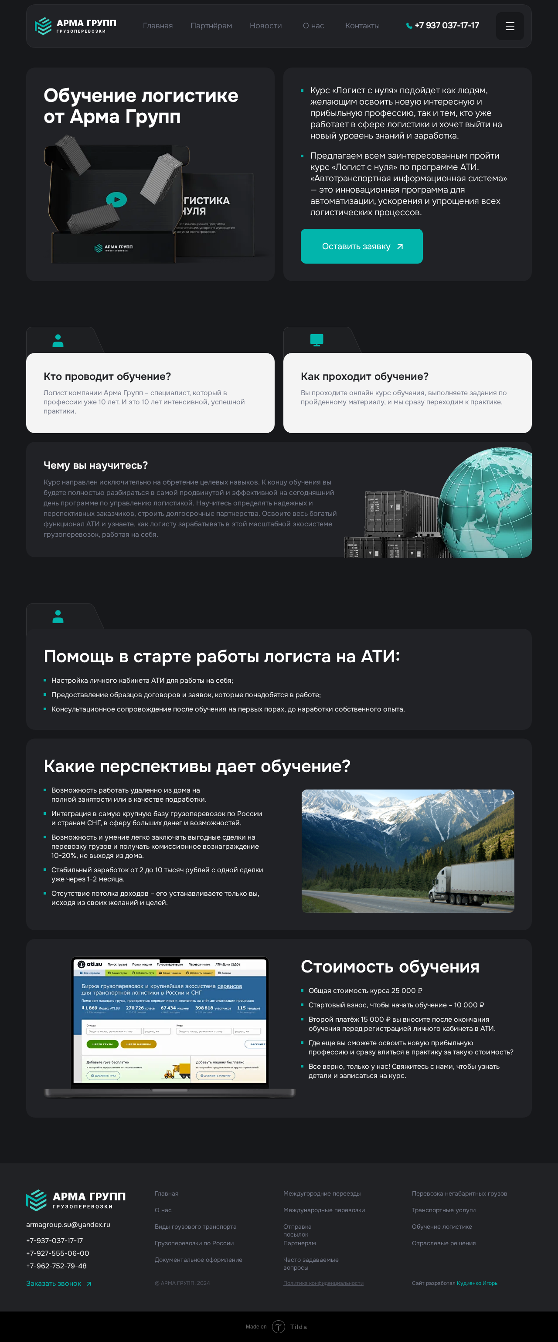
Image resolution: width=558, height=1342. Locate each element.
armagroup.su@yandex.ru (68, 1224)
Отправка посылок (297, 1230)
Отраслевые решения (444, 1243)
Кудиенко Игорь (477, 1283)
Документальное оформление (198, 1260)
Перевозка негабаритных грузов (459, 1193)
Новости (266, 25)
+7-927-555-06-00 (57, 1253)
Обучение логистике (442, 1226)
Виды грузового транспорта (196, 1226)
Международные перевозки (324, 1210)
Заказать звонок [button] (53, 1283)
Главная (158, 25)
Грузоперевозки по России (194, 1243)
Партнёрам (211, 25)
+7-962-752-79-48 (56, 1266)
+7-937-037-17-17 (54, 1240)
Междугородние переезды (322, 1193)
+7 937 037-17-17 (447, 25)
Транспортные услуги (444, 1210)
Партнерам (299, 1243)
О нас (313, 25)
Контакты (362, 25)
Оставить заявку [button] (361, 246)
